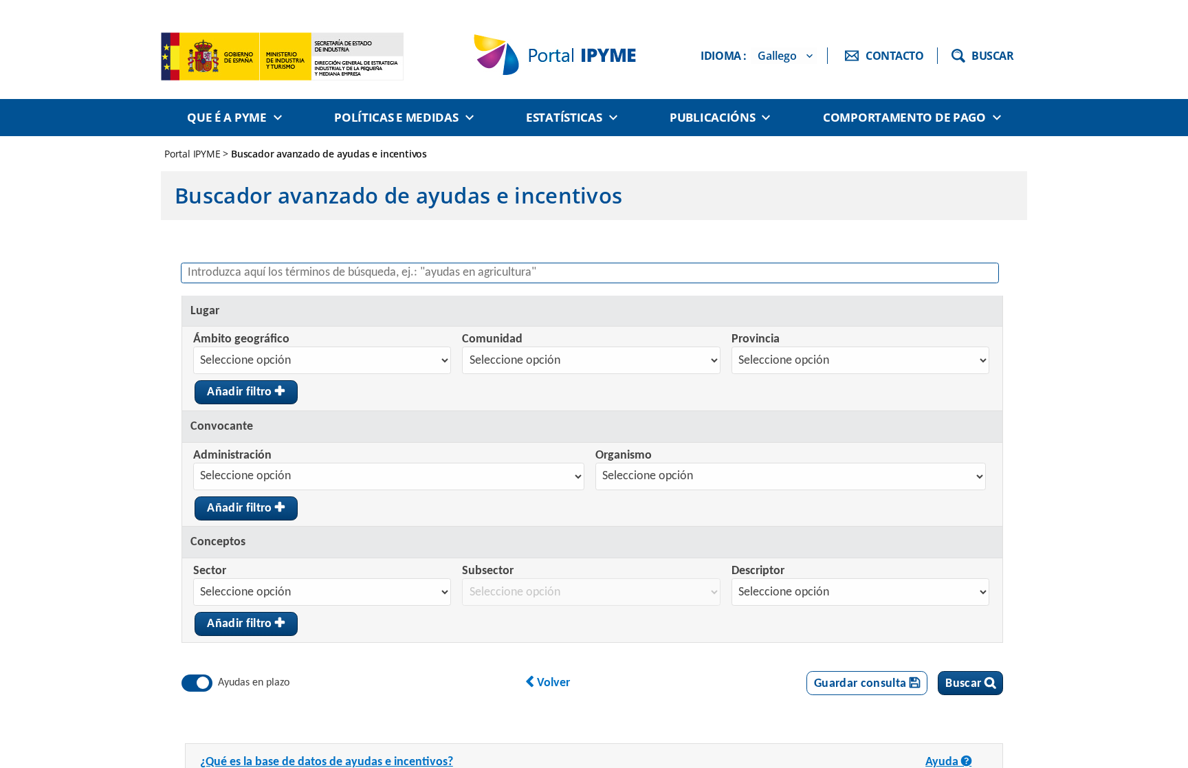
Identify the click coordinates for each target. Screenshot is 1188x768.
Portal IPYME (193, 153)
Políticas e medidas (396, 117)
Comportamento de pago (904, 117)
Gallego (777, 55)
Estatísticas (564, 117)
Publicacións (712, 117)
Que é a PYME (226, 117)
